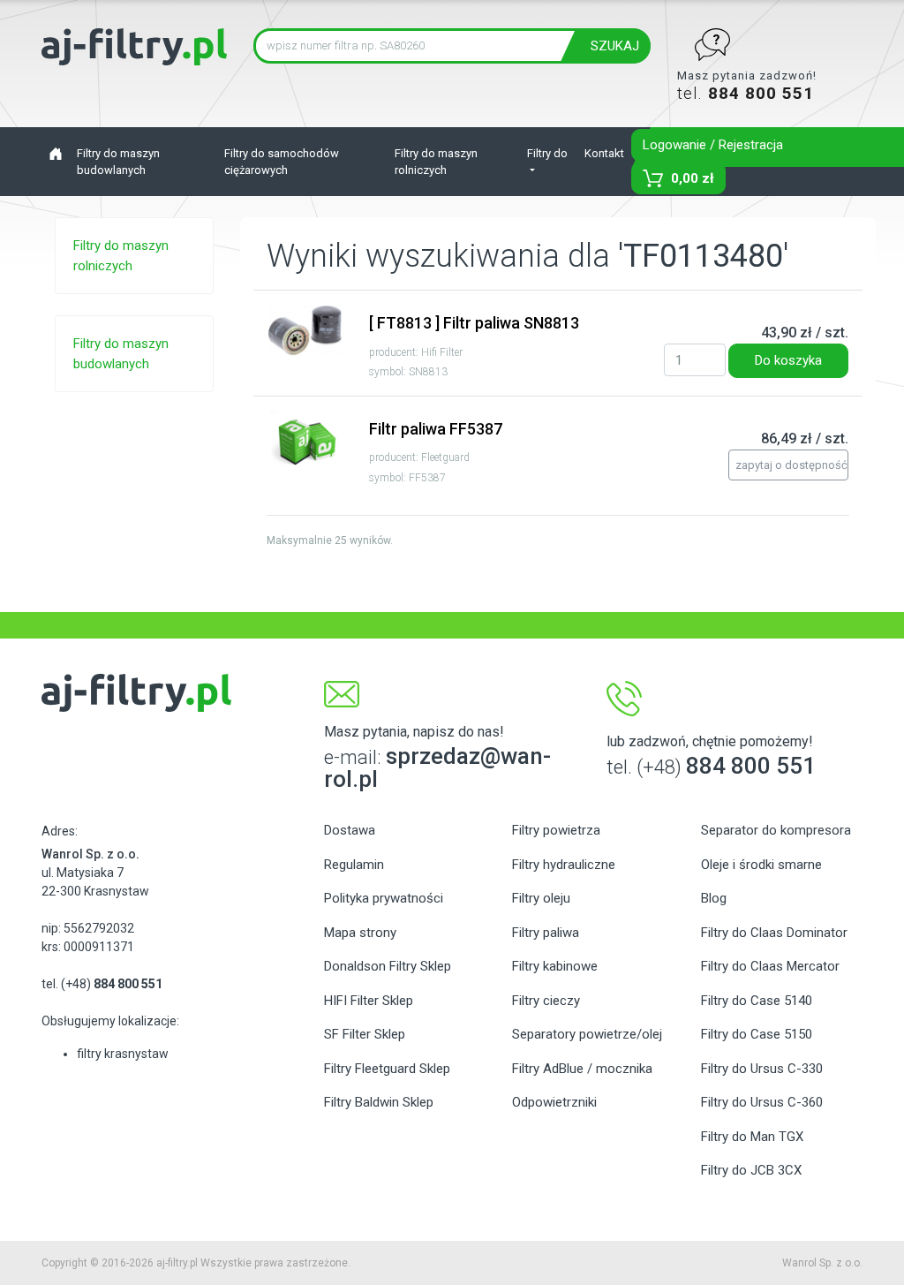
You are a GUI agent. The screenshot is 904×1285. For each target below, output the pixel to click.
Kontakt (604, 153)
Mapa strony (360, 933)
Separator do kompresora (776, 830)
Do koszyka (788, 360)
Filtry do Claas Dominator (774, 933)
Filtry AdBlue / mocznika (582, 1069)
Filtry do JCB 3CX (751, 1170)
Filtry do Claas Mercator (770, 966)
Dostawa (349, 830)
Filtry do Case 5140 (756, 1001)
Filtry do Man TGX (752, 1137)
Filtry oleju (541, 898)
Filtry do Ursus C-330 (762, 1069)
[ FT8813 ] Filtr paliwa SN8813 (474, 323)
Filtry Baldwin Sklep (378, 1102)
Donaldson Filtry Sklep (387, 966)
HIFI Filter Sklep (368, 1001)
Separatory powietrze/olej (587, 1034)
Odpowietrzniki (554, 1102)
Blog (714, 898)
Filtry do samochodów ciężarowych (281, 162)
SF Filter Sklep (364, 1034)
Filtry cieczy (546, 1001)
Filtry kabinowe (555, 966)
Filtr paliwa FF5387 (435, 429)
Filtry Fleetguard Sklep (387, 1069)
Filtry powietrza (556, 830)
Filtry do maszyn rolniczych (436, 162)
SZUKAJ (615, 46)
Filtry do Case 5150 (756, 1034)
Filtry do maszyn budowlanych (118, 162)
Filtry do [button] (547, 153)
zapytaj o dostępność (791, 465)
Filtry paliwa (545, 933)
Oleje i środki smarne (761, 865)
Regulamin (354, 865)
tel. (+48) (101, 984)
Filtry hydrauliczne (563, 865)
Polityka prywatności (383, 898)
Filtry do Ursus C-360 (762, 1102)
